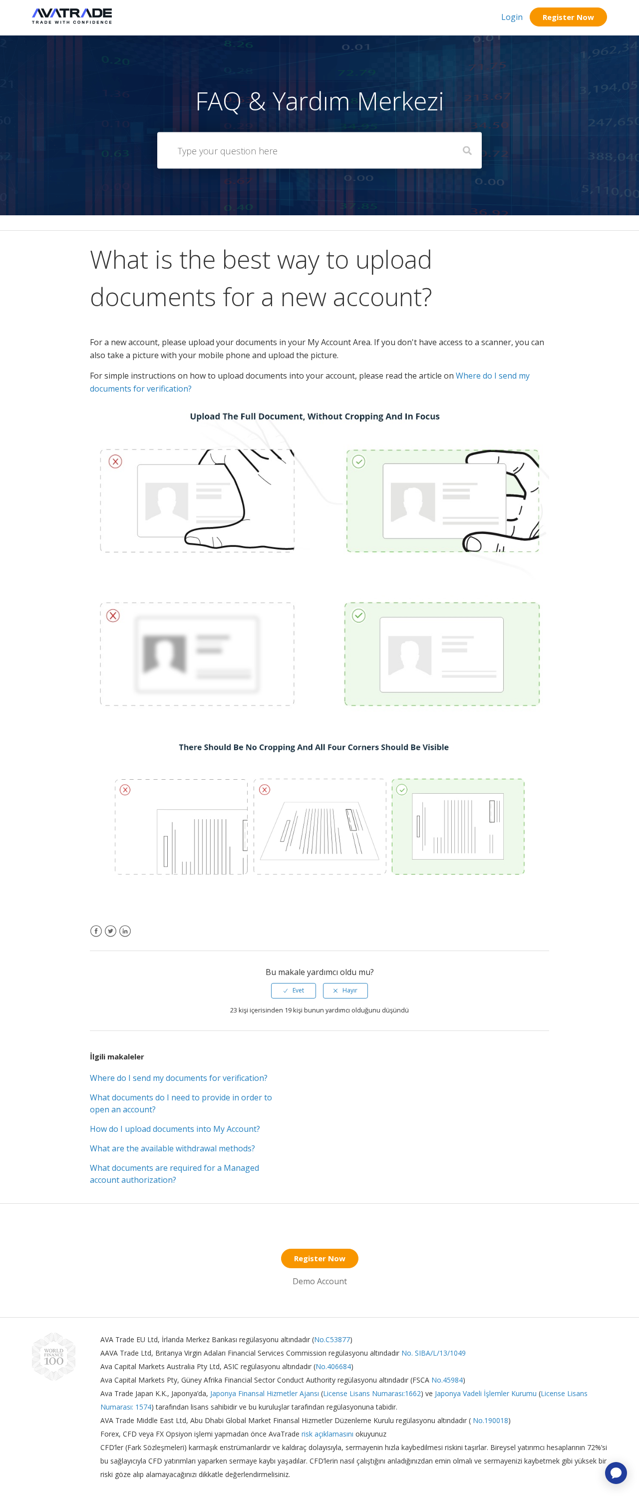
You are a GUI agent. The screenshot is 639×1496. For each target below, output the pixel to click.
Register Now (568, 17)
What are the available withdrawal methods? (172, 1148)
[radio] (293, 990)
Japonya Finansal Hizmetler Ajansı (264, 1393)
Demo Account (320, 1281)
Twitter (110, 937)
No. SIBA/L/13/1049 (433, 1353)
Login (512, 16)
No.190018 (489, 1420)
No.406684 (333, 1366)
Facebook (96, 937)
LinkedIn (125, 937)
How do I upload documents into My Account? (175, 1128)
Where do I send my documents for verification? (179, 1077)
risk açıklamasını (328, 1434)
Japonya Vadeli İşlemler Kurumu (486, 1393)
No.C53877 (332, 1339)
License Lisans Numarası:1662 (372, 1393)
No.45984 (447, 1380)
